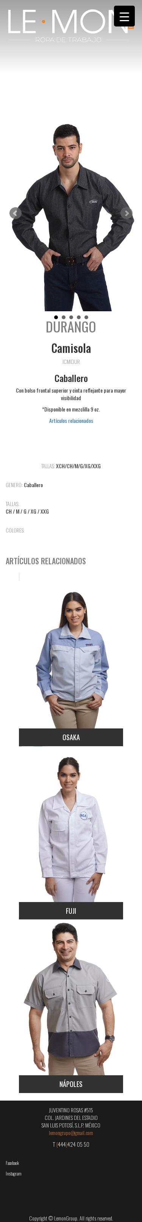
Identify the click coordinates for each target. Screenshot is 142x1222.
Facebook (12, 1163)
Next (126, 213)
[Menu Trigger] (124, 16)
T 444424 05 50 (71, 1144)
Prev (15, 213)
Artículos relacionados (71, 420)
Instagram (14, 1173)
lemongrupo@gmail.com (71, 1133)
